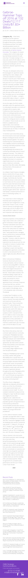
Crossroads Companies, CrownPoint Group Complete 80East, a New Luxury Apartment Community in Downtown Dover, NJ (13, 532)
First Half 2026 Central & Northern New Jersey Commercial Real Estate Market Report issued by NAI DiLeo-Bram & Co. (14, 539)
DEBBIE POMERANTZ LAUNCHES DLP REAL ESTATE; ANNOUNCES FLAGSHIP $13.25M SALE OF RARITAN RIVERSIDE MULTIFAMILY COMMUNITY (14, 497)
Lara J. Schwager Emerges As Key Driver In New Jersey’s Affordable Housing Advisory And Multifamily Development (14, 552)
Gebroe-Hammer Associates (17, 30)
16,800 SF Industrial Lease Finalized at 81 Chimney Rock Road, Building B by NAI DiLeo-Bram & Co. (13, 511)
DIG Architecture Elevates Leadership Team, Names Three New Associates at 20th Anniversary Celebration (14, 504)
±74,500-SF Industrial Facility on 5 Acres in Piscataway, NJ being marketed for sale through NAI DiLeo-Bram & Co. (14, 545)
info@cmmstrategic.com (14, 572)
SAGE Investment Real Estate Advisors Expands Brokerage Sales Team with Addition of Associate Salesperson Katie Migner (14, 518)
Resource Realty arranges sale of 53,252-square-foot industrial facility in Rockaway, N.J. (13, 525)
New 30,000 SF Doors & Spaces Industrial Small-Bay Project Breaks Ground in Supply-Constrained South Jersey (13, 490)
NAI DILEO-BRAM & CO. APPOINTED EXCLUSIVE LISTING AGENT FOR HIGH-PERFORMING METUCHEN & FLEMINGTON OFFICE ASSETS (14, 482)
